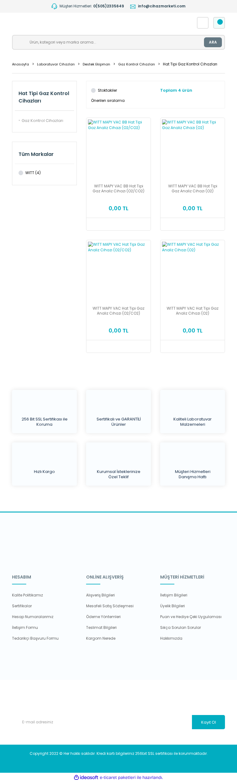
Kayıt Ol (208, 722)
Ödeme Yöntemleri (103, 616)
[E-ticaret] (118, 777)
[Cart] (219, 23)
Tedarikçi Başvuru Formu (35, 638)
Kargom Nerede (100, 638)
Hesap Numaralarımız (32, 616)
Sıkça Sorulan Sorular (180, 627)
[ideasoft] (86, 777)
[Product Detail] (118, 121)
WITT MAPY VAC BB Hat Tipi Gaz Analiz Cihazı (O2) (192, 189)
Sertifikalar (22, 605)
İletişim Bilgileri (173, 595)
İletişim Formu (25, 627)
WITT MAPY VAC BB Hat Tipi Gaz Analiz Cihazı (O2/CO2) (118, 189)
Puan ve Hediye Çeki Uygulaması (191, 616)
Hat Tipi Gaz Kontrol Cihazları (190, 64)
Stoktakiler (107, 90)
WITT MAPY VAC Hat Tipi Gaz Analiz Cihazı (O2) (192, 311)
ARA (213, 42)
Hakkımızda (171, 638)
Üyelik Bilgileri (172, 605)
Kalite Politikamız (27, 595)
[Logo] (74, 23)
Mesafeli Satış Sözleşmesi (110, 605)
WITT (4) (33, 172)
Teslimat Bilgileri (101, 627)
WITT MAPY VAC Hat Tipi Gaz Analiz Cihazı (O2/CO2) (118, 311)
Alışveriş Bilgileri (100, 595)
